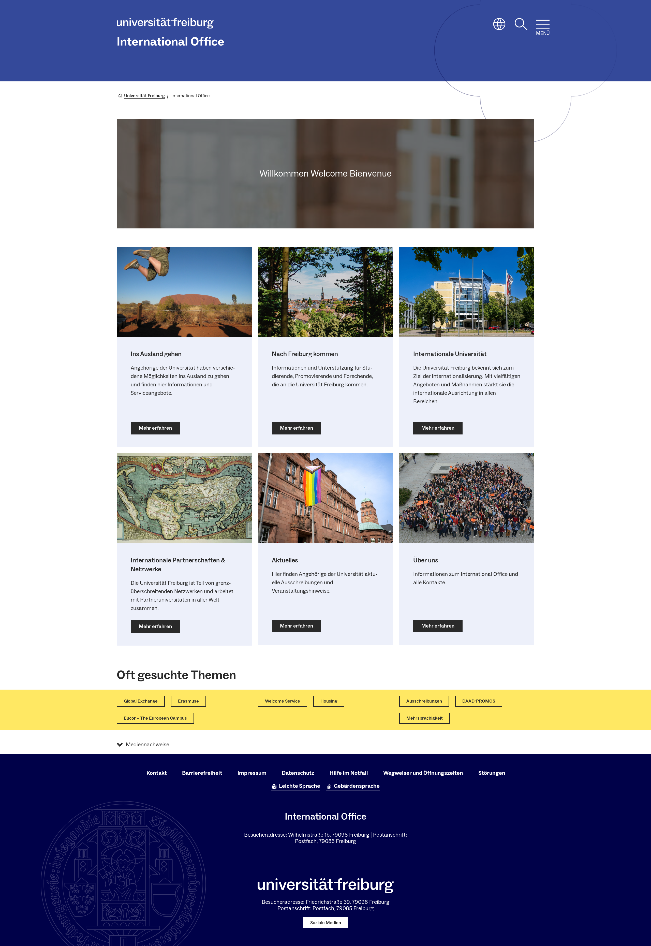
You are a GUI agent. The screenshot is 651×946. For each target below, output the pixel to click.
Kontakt (156, 773)
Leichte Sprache (299, 786)
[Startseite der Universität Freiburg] (165, 24)
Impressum (252, 773)
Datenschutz (298, 773)
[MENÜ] (543, 24)
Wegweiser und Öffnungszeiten (423, 773)
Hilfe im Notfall (349, 773)
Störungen (491, 773)
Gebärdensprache (357, 786)
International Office (170, 42)
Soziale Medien (325, 923)
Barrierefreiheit (202, 773)
